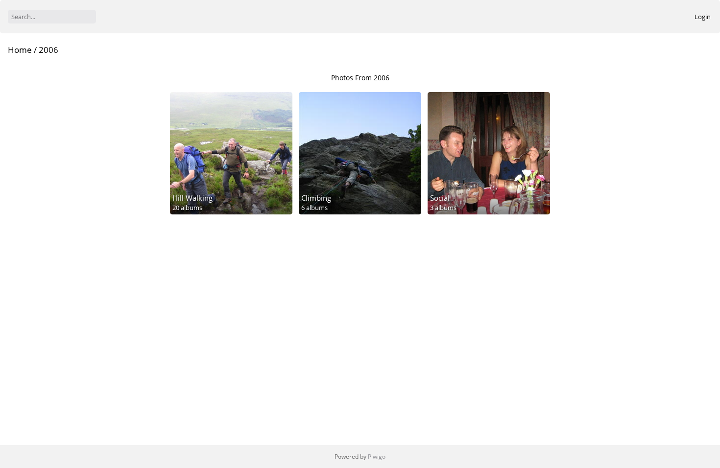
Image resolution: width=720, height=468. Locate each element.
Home (20, 49)
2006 (48, 49)
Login (703, 16)
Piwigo (376, 456)
